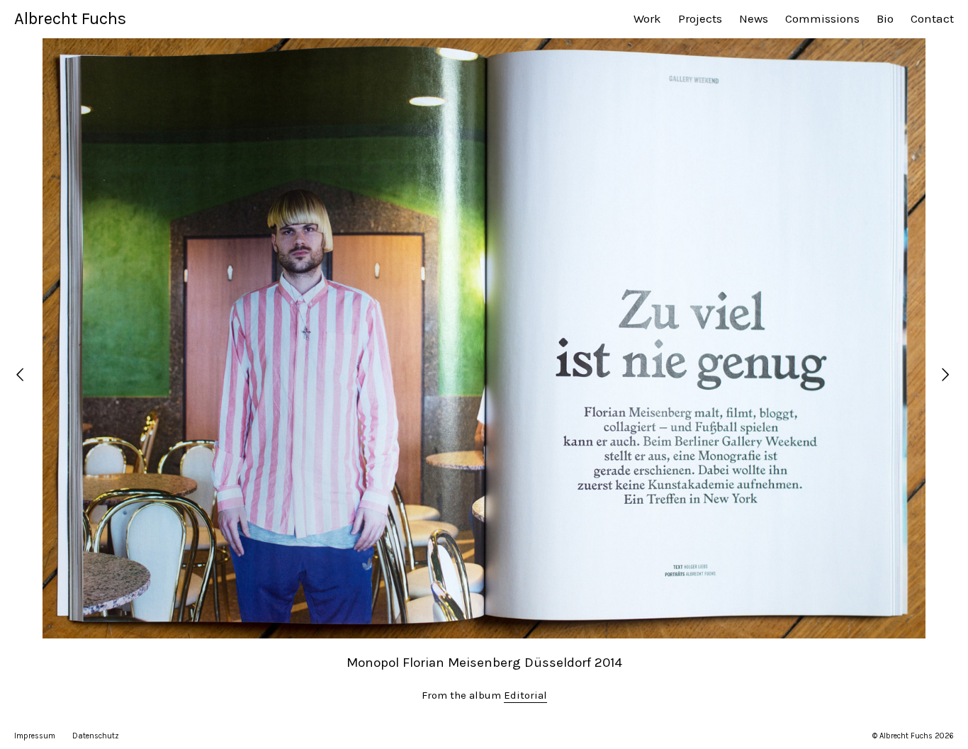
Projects (700, 18)
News (753, 18)
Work (647, 18)
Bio (885, 18)
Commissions (822, 18)
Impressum (34, 735)
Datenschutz (95, 735)
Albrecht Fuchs (70, 18)
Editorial (525, 695)
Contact (932, 18)
